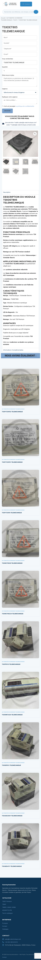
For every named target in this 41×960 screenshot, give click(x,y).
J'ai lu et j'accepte (19, 106)
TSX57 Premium (7, 901)
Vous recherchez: (7, 59)
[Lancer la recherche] (36, 12)
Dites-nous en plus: (8, 75)
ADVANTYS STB (7, 910)
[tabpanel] (20, 271)
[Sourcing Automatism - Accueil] (9, 4)
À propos (5, 923)
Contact (27, 4)
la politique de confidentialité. (25, 106)
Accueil (3, 18)
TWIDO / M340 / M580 (9, 907)
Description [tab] (6, 192)
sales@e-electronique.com (13, 939)
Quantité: (5, 67)
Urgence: (5, 89)
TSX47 (15, 20)
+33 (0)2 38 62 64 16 (11, 942)
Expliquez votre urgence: (10, 97)
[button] (35, 133)
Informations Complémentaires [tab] (13, 350)
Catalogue (5, 929)
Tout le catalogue (7, 913)
